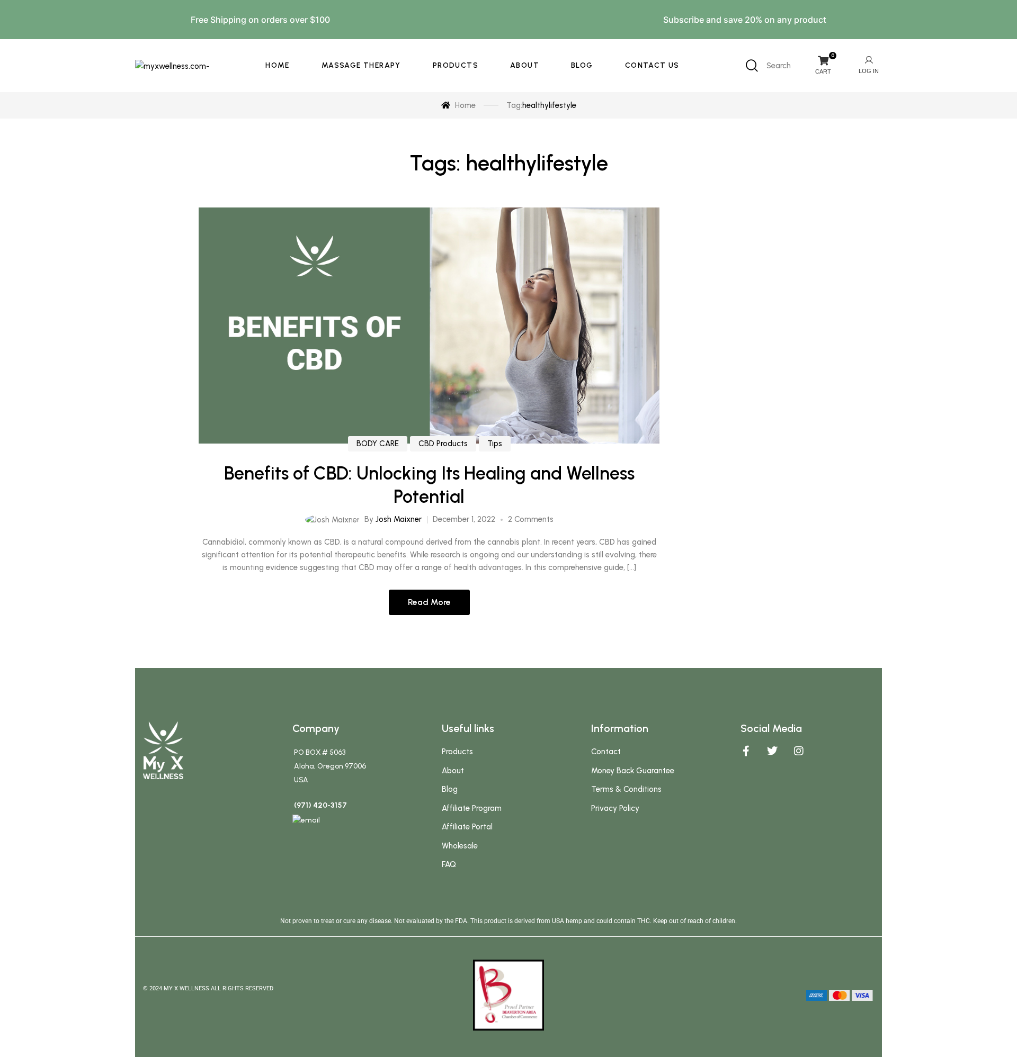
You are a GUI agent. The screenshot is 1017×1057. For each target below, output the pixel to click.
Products (457, 751)
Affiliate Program (472, 808)
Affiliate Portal (467, 827)
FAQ (449, 864)
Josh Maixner (399, 519)
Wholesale (460, 846)
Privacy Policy (615, 808)
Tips (494, 443)
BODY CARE (377, 443)
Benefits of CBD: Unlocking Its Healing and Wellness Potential (429, 485)
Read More (429, 602)
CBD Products (443, 443)
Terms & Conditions (626, 789)
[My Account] (868, 65)
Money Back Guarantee (632, 770)
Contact (606, 751)
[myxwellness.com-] (172, 65)
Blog (450, 789)
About (453, 770)
